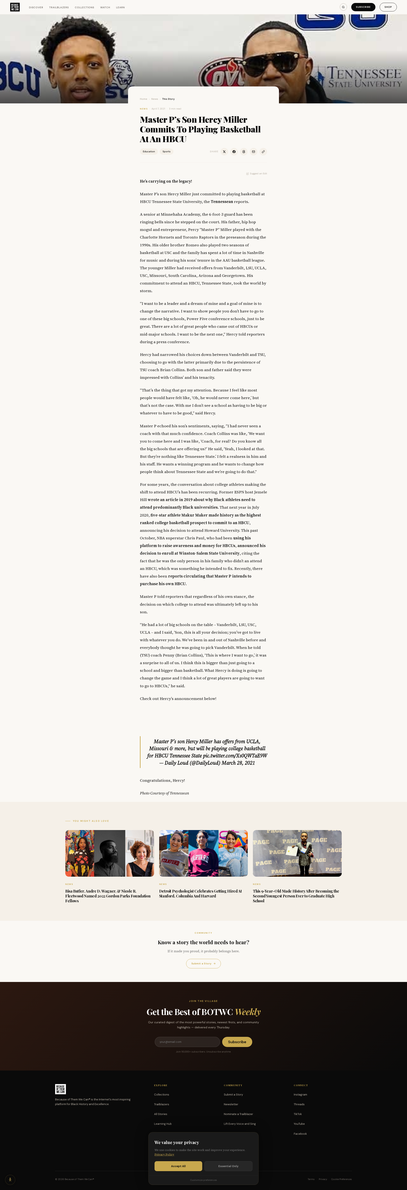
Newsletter (231, 1104)
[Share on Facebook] (234, 152)
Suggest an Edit (258, 173)
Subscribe (363, 7)
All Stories (160, 1114)
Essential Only (228, 1166)
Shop (388, 7)
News (154, 99)
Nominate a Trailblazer (238, 1114)
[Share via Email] (253, 152)
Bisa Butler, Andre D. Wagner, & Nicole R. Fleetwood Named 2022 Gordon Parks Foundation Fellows (107, 896)
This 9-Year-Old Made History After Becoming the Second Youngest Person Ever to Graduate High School (296, 896)
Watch (105, 7)
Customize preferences (203, 1180)
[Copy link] (263, 152)
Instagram (300, 1094)
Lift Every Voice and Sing (240, 1124)
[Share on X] (224, 152)
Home (143, 99)
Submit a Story (203, 963)
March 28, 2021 (238, 762)
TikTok (298, 1114)
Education (149, 151)
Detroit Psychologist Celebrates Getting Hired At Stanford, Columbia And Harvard (200, 893)
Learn (120, 7)
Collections (85, 7)
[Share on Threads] (244, 152)
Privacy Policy (164, 1154)
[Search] (343, 7)
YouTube (299, 1124)
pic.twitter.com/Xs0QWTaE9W (235, 755)
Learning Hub (163, 1124)
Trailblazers (59, 7)
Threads (299, 1104)
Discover (36, 7)
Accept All (178, 1166)
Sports (166, 151)
